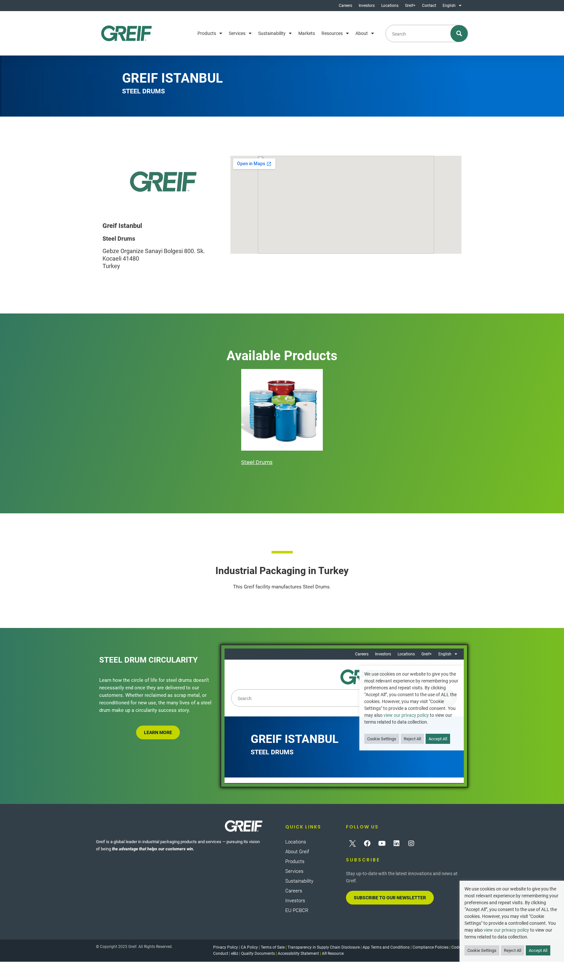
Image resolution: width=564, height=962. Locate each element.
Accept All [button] (538, 950)
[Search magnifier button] (459, 33)
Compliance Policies (430, 947)
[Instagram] (411, 843)
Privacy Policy (225, 947)
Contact (429, 5)
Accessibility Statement (298, 953)
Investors (367, 5)
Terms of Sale (273, 947)
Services (237, 33)
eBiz (234, 953)
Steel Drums (257, 462)
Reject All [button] (512, 950)
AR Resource (333, 953)
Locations (390, 5)
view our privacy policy (506, 930)
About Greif (297, 852)
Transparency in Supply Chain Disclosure (324, 947)
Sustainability (272, 33)
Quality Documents (258, 953)
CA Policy (249, 947)
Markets (306, 33)
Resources (332, 33)
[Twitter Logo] (352, 843)
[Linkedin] (396, 843)
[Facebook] (367, 843)
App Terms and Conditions (386, 947)
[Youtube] (381, 843)
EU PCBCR (296, 910)
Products (206, 33)
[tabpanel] (282, 418)
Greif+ (410, 5)
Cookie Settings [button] (481, 950)
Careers (345, 5)
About (361, 33)
